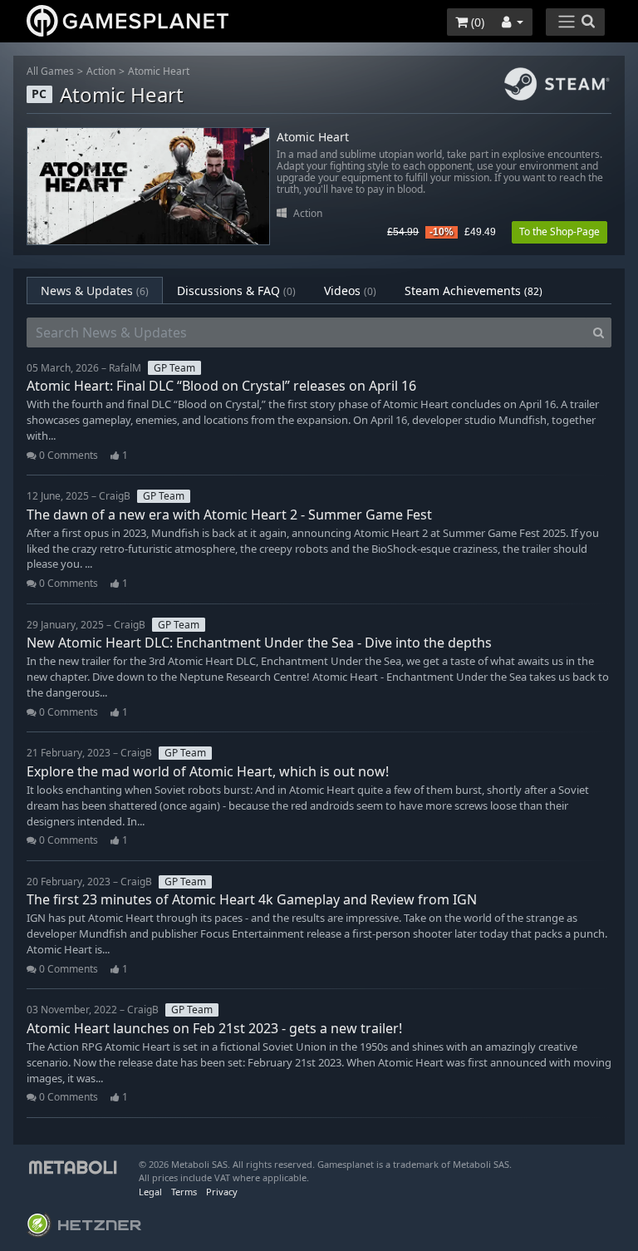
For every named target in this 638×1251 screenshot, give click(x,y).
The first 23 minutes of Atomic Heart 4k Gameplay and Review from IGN (252, 899)
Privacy (222, 1191)
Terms (184, 1191)
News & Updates (95, 290)
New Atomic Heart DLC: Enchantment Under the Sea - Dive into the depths (259, 642)
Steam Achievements (473, 290)
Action (100, 71)
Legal (150, 1191)
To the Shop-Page (559, 231)
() (476, 22)
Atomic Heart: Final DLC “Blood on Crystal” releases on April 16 (221, 386)
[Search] (598, 332)
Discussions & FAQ (236, 290)
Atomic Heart (158, 71)
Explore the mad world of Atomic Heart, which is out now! (208, 771)
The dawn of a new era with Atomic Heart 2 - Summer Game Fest (229, 514)
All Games (50, 71)
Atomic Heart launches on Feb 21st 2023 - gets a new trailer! (214, 1028)
